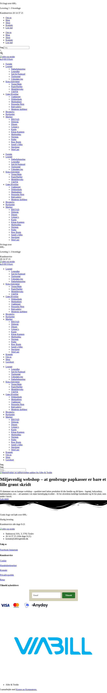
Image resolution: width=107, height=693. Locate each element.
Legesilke (15, 71)
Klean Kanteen (17, 132)
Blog (8, 20)
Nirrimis (14, 137)
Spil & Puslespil (18, 74)
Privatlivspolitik (7, 575)
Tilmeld (68, 595)
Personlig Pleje (17, 104)
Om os (8, 17)
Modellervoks (17, 89)
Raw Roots (16, 142)
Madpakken (16, 101)
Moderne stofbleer (19, 109)
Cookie (3, 561)
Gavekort (10, 362)
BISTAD (15, 119)
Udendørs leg (17, 79)
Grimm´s (15, 127)
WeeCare (15, 149)
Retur (2, 580)
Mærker (9, 117)
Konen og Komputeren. (26, 689)
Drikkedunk (16, 99)
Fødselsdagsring (18, 69)
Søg (1, 47)
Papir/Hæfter (16, 86)
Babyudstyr (16, 107)
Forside (9, 64)
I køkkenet (15, 96)
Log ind (9, 28)
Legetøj (9, 66)
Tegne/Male (16, 84)
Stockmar (15, 147)
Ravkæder (10, 114)
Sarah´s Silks (17, 144)
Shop (8, 23)
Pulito (13, 139)
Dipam (14, 124)
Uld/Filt (14, 91)
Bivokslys (10, 112)
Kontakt (9, 25)
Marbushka (16, 134)
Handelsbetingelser (8, 565)
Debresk (15, 122)
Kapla (13, 129)
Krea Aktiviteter (13, 81)
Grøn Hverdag (12, 94)
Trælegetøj (15, 76)
